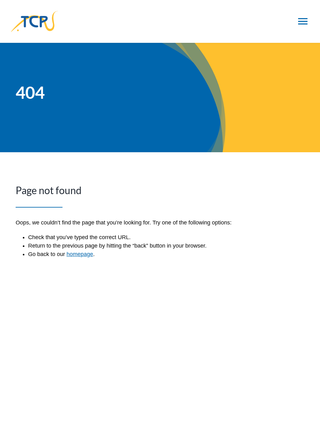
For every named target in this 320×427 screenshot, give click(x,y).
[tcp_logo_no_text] (34, 14)
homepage (80, 254)
